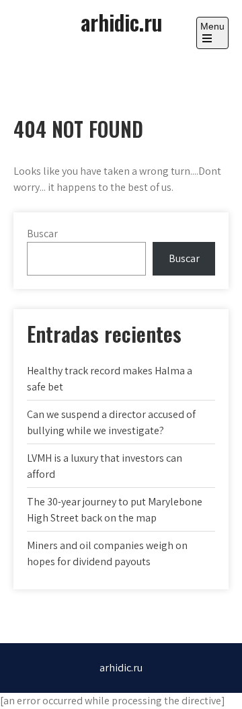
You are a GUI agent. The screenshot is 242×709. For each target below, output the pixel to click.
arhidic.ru (121, 22)
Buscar (42, 233)
